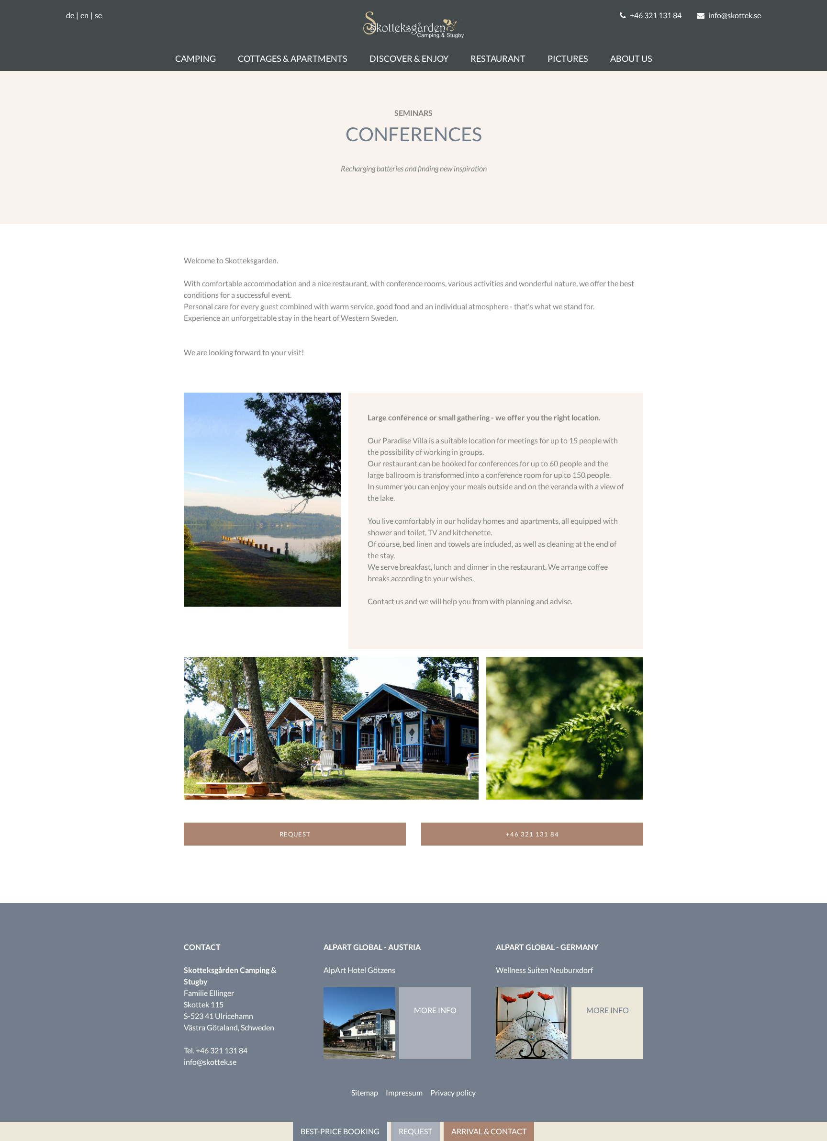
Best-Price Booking (340, 1131)
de (70, 15)
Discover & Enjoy (408, 58)
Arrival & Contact (488, 1131)
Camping (195, 58)
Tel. (215, 1050)
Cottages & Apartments (292, 58)
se (98, 15)
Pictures (568, 58)
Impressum (404, 1092)
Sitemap (364, 1092)
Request (415, 1131)
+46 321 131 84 (532, 834)
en (84, 15)
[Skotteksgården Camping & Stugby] (413, 35)
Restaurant (497, 58)
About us (631, 58)
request (295, 834)
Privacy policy (453, 1092)
